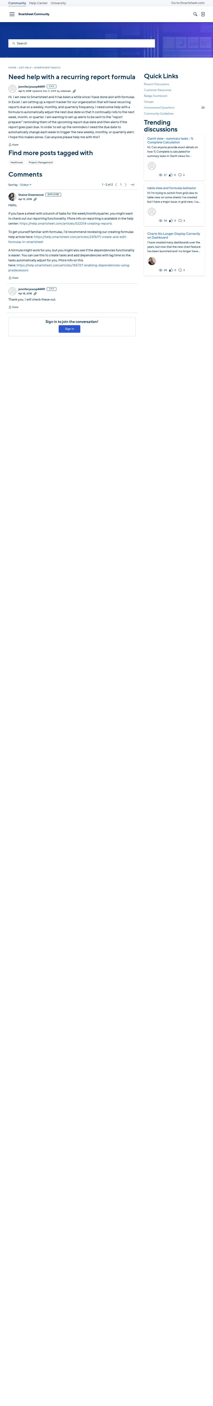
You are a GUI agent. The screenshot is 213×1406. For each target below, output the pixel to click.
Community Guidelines (159, 114)
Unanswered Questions (174, 108)
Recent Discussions (156, 84)
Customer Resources (157, 90)
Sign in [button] (69, 329)
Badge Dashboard (155, 96)
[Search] (195, 14)
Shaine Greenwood (31, 195)
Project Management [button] (41, 162)
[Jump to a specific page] (132, 184)
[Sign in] (203, 14)
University (58, 3)
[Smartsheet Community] (34, 14)
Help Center (38, 3)
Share (13, 145)
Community (17, 3)
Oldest (24, 185)
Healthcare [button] (16, 162)
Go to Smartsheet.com (188, 3)
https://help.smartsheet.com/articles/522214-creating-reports (66, 223)
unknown (66, 91)
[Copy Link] (74, 91)
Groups (149, 102)
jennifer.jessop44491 (31, 87)
